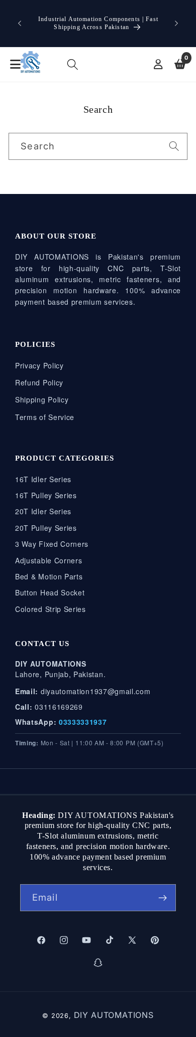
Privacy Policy (39, 365)
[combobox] (98, 146)
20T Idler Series (43, 511)
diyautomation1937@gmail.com (96, 691)
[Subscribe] (162, 897)
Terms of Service (44, 417)
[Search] (174, 146)
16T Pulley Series (46, 495)
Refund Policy (39, 382)
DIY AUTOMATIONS (114, 1015)
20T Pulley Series (46, 528)
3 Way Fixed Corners (51, 544)
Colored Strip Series (50, 609)
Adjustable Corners (48, 560)
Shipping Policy (41, 399)
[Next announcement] (176, 24)
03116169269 (59, 707)
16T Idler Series (43, 479)
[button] (73, 65)
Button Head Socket (49, 592)
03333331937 (83, 722)
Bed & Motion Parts (48, 576)
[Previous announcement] (20, 24)
